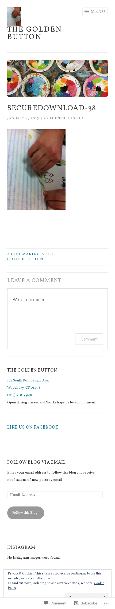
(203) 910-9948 (19, 395)
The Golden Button (34, 33)
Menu (98, 12)
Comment (89, 339)
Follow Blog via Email (36, 463)
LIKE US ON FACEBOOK (33, 427)
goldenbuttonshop (65, 118)
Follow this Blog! (25, 512)
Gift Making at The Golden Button (31, 257)
